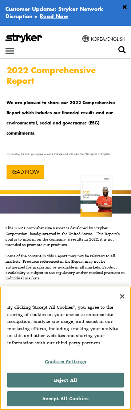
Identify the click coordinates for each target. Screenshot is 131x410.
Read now (25, 171)
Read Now (54, 16)
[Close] (122, 296)
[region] (65, 348)
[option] (65, 138)
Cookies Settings (65, 361)
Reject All (65, 380)
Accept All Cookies (65, 398)
